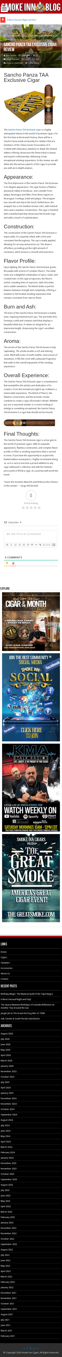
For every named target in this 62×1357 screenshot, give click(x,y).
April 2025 (6, 1087)
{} (44, 544)
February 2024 (8, 1152)
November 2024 (9, 1103)
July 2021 (5, 1320)
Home (9, 35)
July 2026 (5, 1039)
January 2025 (7, 1093)
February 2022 (8, 1282)
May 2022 (5, 1266)
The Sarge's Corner (23, 35)
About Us (5, 973)
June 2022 (5, 1260)
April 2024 (6, 1141)
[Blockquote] (32, 545)
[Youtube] (34, 1348)
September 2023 (9, 1179)
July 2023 (5, 1190)
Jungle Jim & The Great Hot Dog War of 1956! (23, 1013)
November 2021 (9, 1298)
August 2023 (7, 1184)
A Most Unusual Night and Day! (22, 19)
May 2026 (5, 1049)
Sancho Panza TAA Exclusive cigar (24, 129)
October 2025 (7, 1076)
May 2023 (5, 1201)
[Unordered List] (28, 545)
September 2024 (9, 1114)
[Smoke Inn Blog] (31, 7)
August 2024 (7, 1120)
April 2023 (6, 1206)
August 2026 (7, 1033)
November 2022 (9, 1233)
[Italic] (11, 545)
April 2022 (6, 1271)
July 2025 (5, 1082)
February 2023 (8, 1217)
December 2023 (8, 1163)
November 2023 (9, 1168)
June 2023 (5, 1195)
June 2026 (5, 1044)
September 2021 (9, 1309)
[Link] (40, 545)
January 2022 (7, 1287)
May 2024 (5, 1136)
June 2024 (5, 1130)
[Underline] (15, 545)
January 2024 (7, 1157)
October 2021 (7, 1303)
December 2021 (8, 1293)
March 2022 (6, 1276)
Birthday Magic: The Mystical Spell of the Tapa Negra (27, 994)
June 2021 (5, 1325)
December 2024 (8, 1098)
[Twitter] (30, 1348)
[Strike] (19, 545)
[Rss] (24, 1348)
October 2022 (7, 1239)
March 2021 (6, 1330)
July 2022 (5, 1255)
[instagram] (37, 1348)
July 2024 (5, 1125)
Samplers (5, 962)
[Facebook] (27, 1348)
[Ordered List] (24, 545)
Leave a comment (14, 63)
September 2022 (9, 1244)
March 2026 (6, 1060)
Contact (4, 979)
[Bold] (7, 545)
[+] (48, 544)
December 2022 (8, 1228)
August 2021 (7, 1314)
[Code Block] (36, 545)
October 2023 (7, 1174)
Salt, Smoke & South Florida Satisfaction (20, 1018)
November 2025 (9, 1071)
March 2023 (6, 1211)
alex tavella (11, 55)
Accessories (6, 968)
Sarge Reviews (42, 35)
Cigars (4, 957)
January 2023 (7, 1222)
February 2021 (8, 1336)
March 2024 (6, 1147)
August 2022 (7, 1249)
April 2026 (6, 1055)
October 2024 (7, 1109)
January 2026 (7, 1066)
